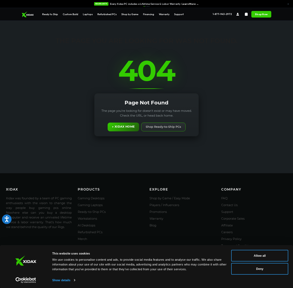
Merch (82, 239)
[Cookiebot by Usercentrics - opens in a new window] (25, 280)
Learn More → (190, 3)
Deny (259, 268)
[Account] (237, 14)
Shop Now (261, 14)
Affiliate (227, 225)
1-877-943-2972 (222, 14)
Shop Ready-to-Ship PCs (163, 127)
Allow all (260, 255)
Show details (61, 280)
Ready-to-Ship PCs (92, 212)
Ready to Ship (50, 14)
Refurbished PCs (107, 14)
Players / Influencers (164, 205)
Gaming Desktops (91, 198)
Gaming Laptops (90, 205)
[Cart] (246, 14)
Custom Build (70, 14)
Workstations (87, 218)
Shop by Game (129, 14)
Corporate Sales (233, 218)
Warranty (164, 14)
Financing (148, 14)
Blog (152, 225)
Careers (227, 232)
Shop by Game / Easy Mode (169, 198)
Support (179, 14)
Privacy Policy (231, 239)
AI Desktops (86, 225)
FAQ (224, 198)
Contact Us (229, 205)
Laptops (88, 14)
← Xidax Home (123, 126)
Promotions (158, 212)
